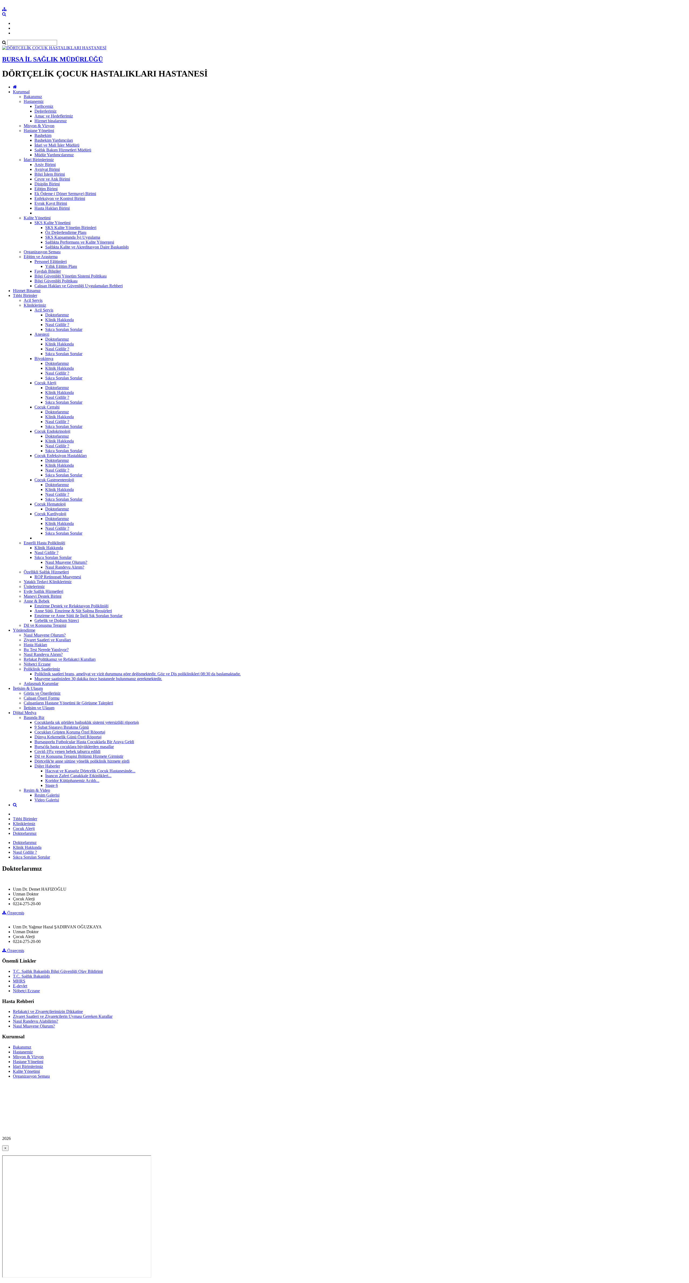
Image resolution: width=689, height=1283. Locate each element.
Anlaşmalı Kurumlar (41, 683)
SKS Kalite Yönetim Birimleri (70, 227)
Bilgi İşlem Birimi (49, 174)
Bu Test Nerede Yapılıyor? (46, 649)
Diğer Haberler (47, 766)
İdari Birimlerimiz (39, 159)
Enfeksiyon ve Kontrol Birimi (59, 198)
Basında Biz (34, 717)
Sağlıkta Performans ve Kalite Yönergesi (79, 242)
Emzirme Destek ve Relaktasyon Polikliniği (71, 606)
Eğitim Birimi (46, 188)
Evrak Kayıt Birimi (50, 203)
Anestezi (41, 334)
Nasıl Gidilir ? (57, 324)
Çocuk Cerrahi (46, 407)
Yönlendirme (24, 630)
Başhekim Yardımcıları (53, 140)
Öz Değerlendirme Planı (65, 232)
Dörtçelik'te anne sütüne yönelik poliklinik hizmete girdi (81, 761)
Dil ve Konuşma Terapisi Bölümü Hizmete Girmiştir (78, 756)
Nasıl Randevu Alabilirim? (35, 1021)
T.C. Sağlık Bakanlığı (31, 976)
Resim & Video (37, 790)
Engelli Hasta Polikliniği (44, 543)
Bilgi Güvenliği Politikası (56, 281)
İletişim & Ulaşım (28, 688)
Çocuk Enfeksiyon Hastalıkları (60, 455)
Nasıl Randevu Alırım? (64, 567)
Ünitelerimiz (34, 586)
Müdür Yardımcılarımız (54, 155)
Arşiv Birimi (45, 164)
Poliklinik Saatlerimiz (42, 669)
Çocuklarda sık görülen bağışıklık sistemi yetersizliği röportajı (86, 722)
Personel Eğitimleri (50, 261)
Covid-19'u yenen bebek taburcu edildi (67, 751)
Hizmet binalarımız (50, 121)
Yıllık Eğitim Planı (61, 266)
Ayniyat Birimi (47, 169)
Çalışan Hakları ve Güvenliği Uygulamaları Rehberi (78, 285)
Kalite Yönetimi (37, 218)
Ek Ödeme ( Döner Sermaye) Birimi (65, 193)
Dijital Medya (24, 712)
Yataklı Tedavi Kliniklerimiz (48, 581)
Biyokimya (43, 358)
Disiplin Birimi (47, 184)
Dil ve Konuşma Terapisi (45, 625)
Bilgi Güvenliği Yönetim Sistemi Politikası (70, 276)
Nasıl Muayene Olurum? (66, 562)
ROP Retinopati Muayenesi (57, 577)
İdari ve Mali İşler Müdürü (56, 145)
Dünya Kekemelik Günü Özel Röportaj (67, 737)
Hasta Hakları (35, 644)
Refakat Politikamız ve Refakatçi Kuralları (60, 659)
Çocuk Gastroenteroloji (54, 480)
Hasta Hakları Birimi (52, 208)
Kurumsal (21, 91)
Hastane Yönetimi (39, 130)
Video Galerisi (46, 800)
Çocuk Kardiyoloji (50, 513)
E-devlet (20, 986)
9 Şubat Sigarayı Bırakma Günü (61, 727)
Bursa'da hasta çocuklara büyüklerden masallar (74, 746)
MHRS (19, 981)
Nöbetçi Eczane (37, 664)
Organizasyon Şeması (42, 252)
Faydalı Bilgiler (47, 271)
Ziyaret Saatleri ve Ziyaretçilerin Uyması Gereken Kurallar (63, 1016)
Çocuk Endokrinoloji (52, 431)
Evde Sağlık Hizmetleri (43, 591)
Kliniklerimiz (35, 305)
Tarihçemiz (43, 106)
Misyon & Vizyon (39, 125)
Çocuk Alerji (45, 383)
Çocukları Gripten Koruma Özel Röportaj (69, 732)
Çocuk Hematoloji (50, 504)
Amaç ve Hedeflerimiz (53, 116)
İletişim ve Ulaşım (39, 708)
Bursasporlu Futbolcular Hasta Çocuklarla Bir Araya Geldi (84, 741)
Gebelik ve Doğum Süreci (56, 620)
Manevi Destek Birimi (42, 596)
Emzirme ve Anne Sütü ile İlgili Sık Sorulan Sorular (78, 615)
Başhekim (42, 135)
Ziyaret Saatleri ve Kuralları (47, 640)
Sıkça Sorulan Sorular (63, 329)
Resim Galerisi (46, 795)
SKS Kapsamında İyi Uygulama (72, 237)
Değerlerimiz (45, 111)
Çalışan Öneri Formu (41, 698)
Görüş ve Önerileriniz (42, 693)
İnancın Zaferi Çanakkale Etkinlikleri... (78, 775)
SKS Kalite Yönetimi (52, 222)
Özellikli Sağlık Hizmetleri (46, 572)
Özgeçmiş (15, 913)
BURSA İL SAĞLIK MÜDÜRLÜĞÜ (52, 59)
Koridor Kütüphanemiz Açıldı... (72, 780)
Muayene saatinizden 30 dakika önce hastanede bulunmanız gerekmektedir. (98, 678)
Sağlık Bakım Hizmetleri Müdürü (62, 150)
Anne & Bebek (37, 601)
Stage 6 (51, 785)
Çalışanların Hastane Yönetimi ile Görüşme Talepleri (68, 703)
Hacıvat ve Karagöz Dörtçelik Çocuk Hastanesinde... (90, 771)
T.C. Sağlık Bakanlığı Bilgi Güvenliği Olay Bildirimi (58, 971)
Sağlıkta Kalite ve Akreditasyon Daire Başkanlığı (87, 247)
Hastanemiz (34, 101)
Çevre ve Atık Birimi (52, 179)
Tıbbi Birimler (25, 295)
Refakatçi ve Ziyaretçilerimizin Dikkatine (48, 1011)
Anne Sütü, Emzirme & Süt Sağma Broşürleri (73, 610)
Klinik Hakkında (59, 319)
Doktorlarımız (57, 315)
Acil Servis (33, 300)
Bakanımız (33, 96)
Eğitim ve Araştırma (41, 256)
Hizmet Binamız (27, 290)
